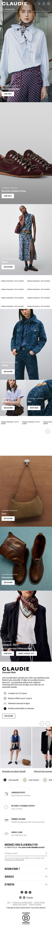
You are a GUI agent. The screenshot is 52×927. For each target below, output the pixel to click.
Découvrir (8, 267)
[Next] (48, 431)
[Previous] (42, 723)
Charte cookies (39, 902)
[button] (39, 3)
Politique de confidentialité (22, 902)
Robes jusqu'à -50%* (26, 653)
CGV (8, 902)
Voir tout (8, 94)
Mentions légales (35, 904)
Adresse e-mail (11, 853)
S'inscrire (46, 853)
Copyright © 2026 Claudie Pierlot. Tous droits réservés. (26, 908)
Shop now (34, 408)
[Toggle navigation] (48, 3)
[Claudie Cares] (26, 918)
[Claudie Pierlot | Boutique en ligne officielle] (14, 3)
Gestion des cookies (19, 904)
